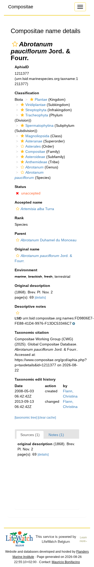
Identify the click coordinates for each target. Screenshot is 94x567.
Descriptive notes (30, 306)
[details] (40, 297)
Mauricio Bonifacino (66, 562)
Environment (26, 270)
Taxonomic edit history (35, 379)
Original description (32, 286)
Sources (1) (30, 435)
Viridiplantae (35, 105)
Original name (27, 249)
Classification (27, 93)
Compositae (20, 6)
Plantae (41, 99)
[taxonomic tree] (26, 417)
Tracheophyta (36, 115)
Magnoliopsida (37, 136)
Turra (37, 209)
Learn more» (83, 539)
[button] (15, 44)
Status (20, 187)
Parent (20, 233)
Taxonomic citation (32, 332)
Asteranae (33, 141)
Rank (19, 218)
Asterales (33, 146)
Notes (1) (56, 435)
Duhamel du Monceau (49, 240)
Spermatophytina (39, 125)
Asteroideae (35, 157)
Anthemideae (36, 162)
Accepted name (28, 202)
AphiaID (22, 67)
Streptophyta (35, 110)
